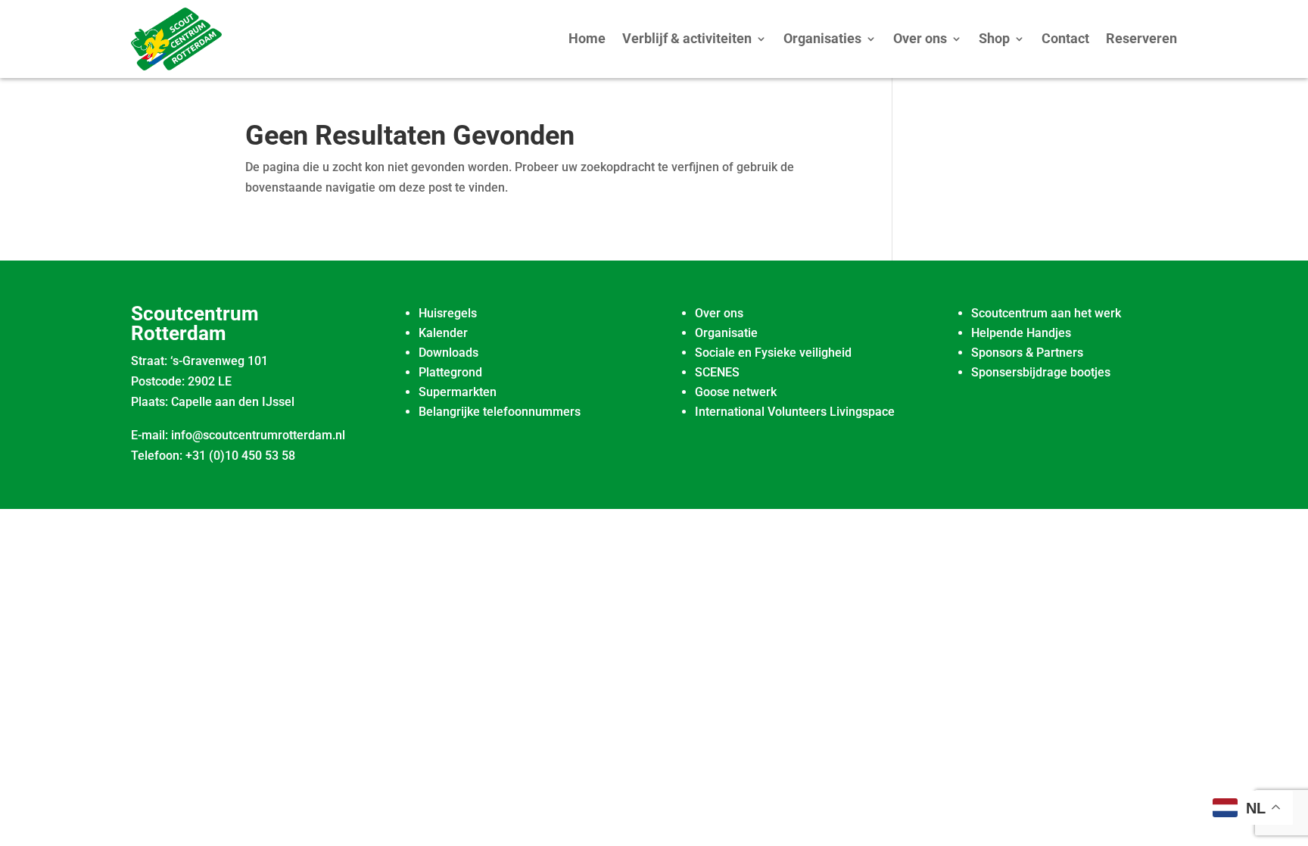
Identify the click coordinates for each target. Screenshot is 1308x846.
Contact (1065, 38)
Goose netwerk (736, 392)
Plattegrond (450, 372)
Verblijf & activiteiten (687, 38)
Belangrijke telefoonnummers (500, 411)
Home (587, 38)
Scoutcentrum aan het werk (1046, 313)
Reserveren (1141, 38)
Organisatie (726, 333)
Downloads (448, 352)
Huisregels (448, 313)
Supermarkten (458, 392)
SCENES (717, 372)
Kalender (443, 333)
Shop (994, 38)
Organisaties (822, 38)
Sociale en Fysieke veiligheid (773, 352)
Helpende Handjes (1021, 333)
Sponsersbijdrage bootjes (1040, 372)
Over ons (920, 38)
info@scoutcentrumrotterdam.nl (258, 435)
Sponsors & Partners (1027, 352)
